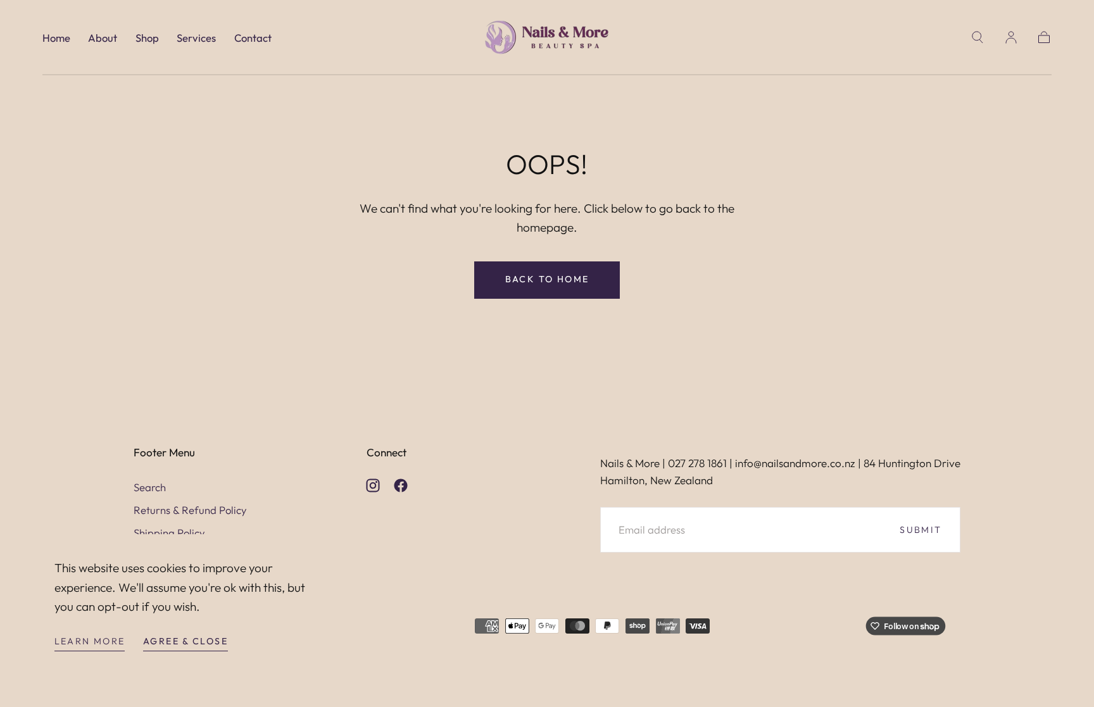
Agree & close (185, 641)
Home (56, 38)
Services (196, 38)
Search (150, 487)
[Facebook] (401, 485)
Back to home (547, 279)
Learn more (89, 641)
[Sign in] (1011, 37)
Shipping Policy (169, 532)
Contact (253, 38)
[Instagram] (373, 485)
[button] (977, 37)
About (102, 38)
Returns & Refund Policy (190, 509)
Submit (920, 529)
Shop (147, 38)
